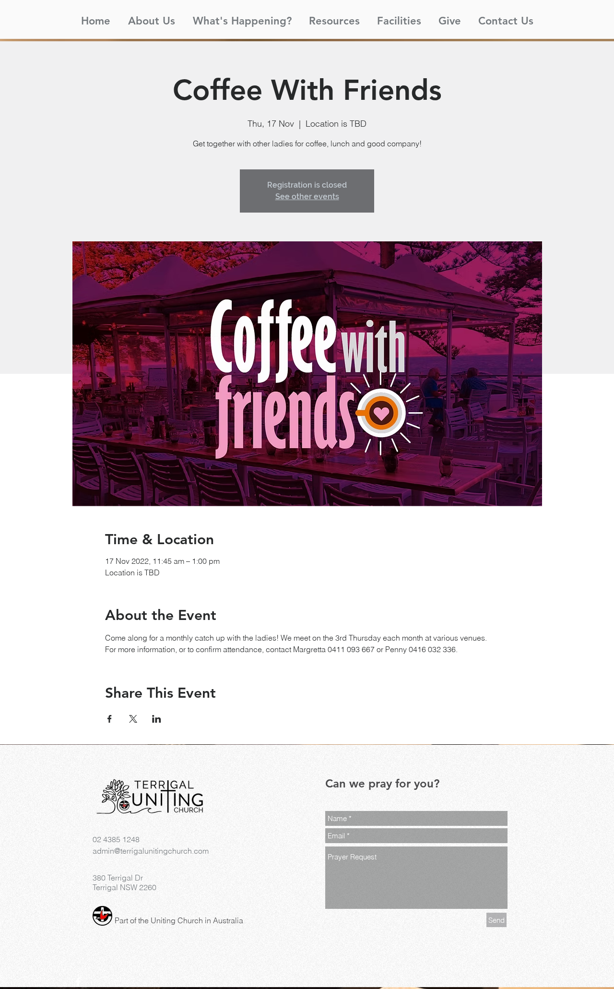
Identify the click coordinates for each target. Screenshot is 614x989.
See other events (307, 196)
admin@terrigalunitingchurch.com (151, 851)
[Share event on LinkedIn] (156, 719)
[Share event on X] (133, 719)
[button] (151, 16)
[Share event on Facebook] (109, 719)
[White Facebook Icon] (78, 982)
